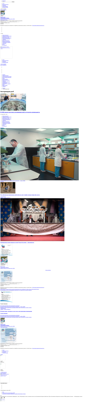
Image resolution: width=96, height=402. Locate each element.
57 (2, 285)
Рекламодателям (5, 7)
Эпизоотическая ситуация (6, 76)
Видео (3, 44)
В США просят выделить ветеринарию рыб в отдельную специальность (20, 112)
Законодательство (5, 35)
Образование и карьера (6, 42)
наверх (1, 354)
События (3, 86)
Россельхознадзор (5, 4)
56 (2, 23)
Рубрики (4, 0)
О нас (3, 3)
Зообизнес (4, 39)
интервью (2, 127)
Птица (3, 78)
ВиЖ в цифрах (4, 85)
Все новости (4, 45)
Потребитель (4, 82)
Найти (13, 1)
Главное (3, 74)
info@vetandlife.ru (3, 9)
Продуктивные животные (6, 37)
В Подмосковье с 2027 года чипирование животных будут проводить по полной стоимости (16, 290)
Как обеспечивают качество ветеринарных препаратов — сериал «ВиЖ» (12, 180)
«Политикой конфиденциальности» (38, 25)
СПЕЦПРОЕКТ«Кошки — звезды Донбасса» (5, 197)
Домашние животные (6, 38)
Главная (3, 88)
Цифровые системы (5, 117)
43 (1, 346)
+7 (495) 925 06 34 (3, 372)
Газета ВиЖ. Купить (3, 19)
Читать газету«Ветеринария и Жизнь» (4, 17)
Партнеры (4, 5)
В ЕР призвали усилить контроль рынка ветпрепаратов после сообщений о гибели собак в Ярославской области (19, 289)
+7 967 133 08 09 (3, 64)
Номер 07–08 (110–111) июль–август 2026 (7, 268)
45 (1, 23)
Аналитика (4, 43)
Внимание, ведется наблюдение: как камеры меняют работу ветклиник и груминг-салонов (15, 307)
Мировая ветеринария (6, 41)
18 (1, 285)
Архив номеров (5, 6)
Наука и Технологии (5, 40)
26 (2, 346)
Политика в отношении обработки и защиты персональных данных (14, 393)
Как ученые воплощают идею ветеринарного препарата (10, 305)
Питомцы (2, 181)
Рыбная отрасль (5, 79)
